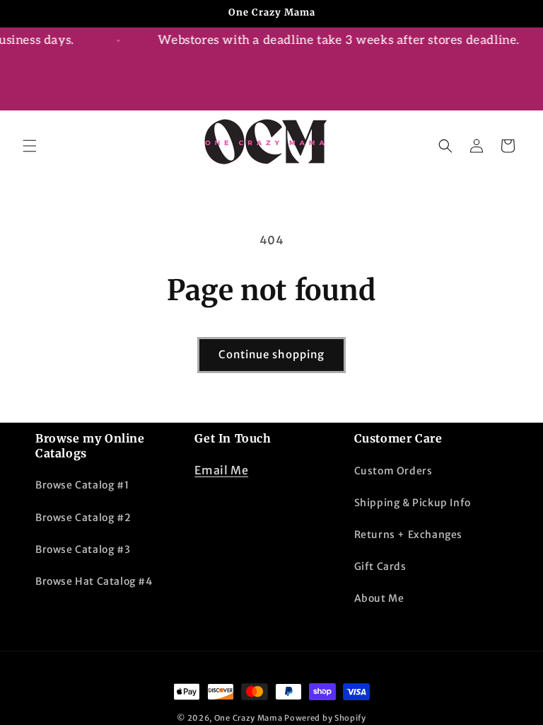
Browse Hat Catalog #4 (94, 581)
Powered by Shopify (325, 718)
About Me (379, 598)
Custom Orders (393, 470)
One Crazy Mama (248, 718)
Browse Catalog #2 (83, 517)
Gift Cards (380, 566)
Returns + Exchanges (408, 534)
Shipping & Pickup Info (412, 502)
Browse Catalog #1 (82, 485)
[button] (29, 145)
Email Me (221, 470)
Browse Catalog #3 (82, 549)
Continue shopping (271, 354)
